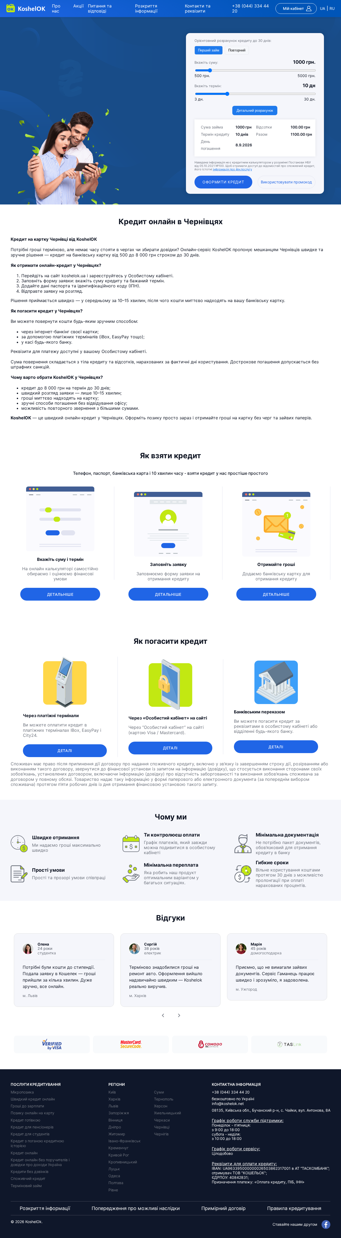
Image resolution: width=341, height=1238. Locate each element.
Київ (112, 1092)
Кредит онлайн (24, 1153)
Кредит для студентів (30, 1134)
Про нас (56, 8)
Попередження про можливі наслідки (136, 1208)
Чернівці (161, 1127)
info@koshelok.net (228, 1103)
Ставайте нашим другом (295, 1224)
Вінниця (115, 1120)
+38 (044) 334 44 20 (250, 8)
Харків (114, 1099)
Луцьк (114, 1169)
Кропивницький (122, 1162)
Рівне (113, 1190)
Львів (113, 1106)
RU (332, 8)
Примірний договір (223, 1208)
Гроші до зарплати (27, 1106)
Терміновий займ (26, 1185)
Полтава (115, 1182)
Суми (159, 1092)
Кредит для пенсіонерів (32, 1127)
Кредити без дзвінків (29, 1171)
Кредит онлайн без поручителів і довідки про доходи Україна (40, 1162)
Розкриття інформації (146, 8)
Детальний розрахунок (255, 110)
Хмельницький (167, 1113)
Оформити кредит (223, 182)
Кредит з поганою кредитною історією (37, 1143)
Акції (78, 6)
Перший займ (208, 50)
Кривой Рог (118, 1155)
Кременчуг (118, 1147)
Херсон (160, 1106)
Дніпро (114, 1127)
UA (322, 8)
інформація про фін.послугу (232, 169)
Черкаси (162, 1120)
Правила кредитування (294, 1208)
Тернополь (163, 1099)
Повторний (236, 50)
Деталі (65, 750)
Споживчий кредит (28, 1178)
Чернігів (161, 1134)
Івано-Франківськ (124, 1141)
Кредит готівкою (25, 1120)
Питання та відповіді (100, 8)
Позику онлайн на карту (32, 1113)
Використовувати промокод (286, 182)
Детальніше (60, 594)
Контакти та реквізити (197, 8)
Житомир (116, 1134)
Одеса (114, 1175)
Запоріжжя (118, 1113)
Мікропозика (22, 1092)
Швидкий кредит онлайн (33, 1099)
